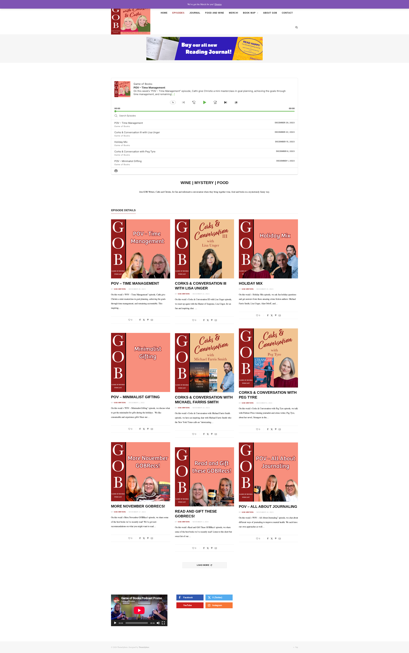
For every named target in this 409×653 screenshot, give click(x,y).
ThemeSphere (144, 647)
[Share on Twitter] (144, 320)
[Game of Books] (130, 20)
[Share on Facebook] (140, 320)
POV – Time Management (128, 122)
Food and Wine (214, 13)
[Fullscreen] (163, 623)
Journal (194, 13)
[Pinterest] (148, 320)
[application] (204, 95)
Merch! (233, 13)
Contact (287, 13)
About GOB (270, 13)
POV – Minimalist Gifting (128, 161)
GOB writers (120, 289)
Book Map (249, 13)
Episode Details (123, 210)
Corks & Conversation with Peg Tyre (134, 151)
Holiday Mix (120, 141)
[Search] (295, 27)
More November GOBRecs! (138, 506)
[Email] (152, 320)
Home (164, 13)
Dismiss (218, 4)
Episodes (178, 13)
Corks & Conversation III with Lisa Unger (137, 132)
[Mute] (158, 623)
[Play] (115, 623)
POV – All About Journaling (268, 506)
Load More (203, 565)
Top (296, 647)
